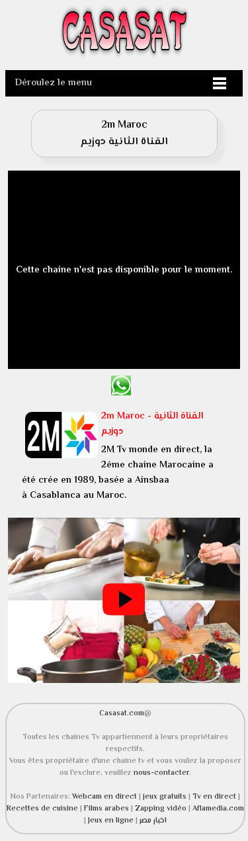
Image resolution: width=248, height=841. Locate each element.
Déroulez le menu (53, 83)
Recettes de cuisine (42, 809)
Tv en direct (215, 797)
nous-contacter (161, 773)
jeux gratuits (165, 797)
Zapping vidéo (161, 809)
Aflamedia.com (218, 809)
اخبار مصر (153, 820)
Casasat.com (121, 713)
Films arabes (107, 809)
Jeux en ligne (111, 820)
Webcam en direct (104, 797)
